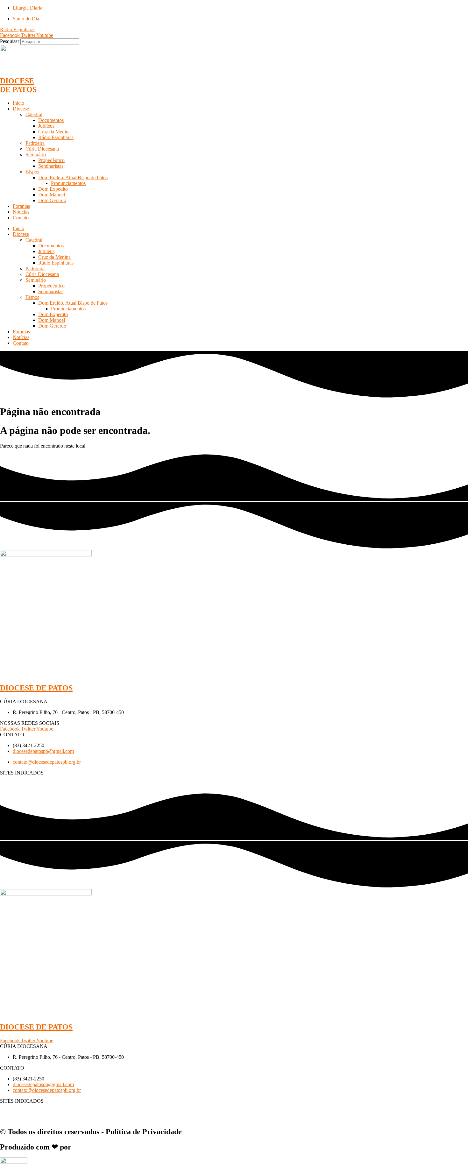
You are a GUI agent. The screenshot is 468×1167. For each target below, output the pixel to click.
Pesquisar (9, 41)
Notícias (21, 212)
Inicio (18, 103)
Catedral (33, 114)
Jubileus (46, 126)
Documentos (51, 120)
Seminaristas (50, 166)
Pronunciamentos (68, 183)
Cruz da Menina (54, 131)
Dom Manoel (51, 194)
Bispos (32, 171)
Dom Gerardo (52, 200)
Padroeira (35, 143)
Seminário (35, 154)
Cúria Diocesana (42, 149)
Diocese (21, 108)
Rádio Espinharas (56, 137)
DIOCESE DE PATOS (18, 85)
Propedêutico (51, 160)
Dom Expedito (53, 189)
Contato (21, 217)
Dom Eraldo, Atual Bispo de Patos (73, 177)
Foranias (21, 206)
